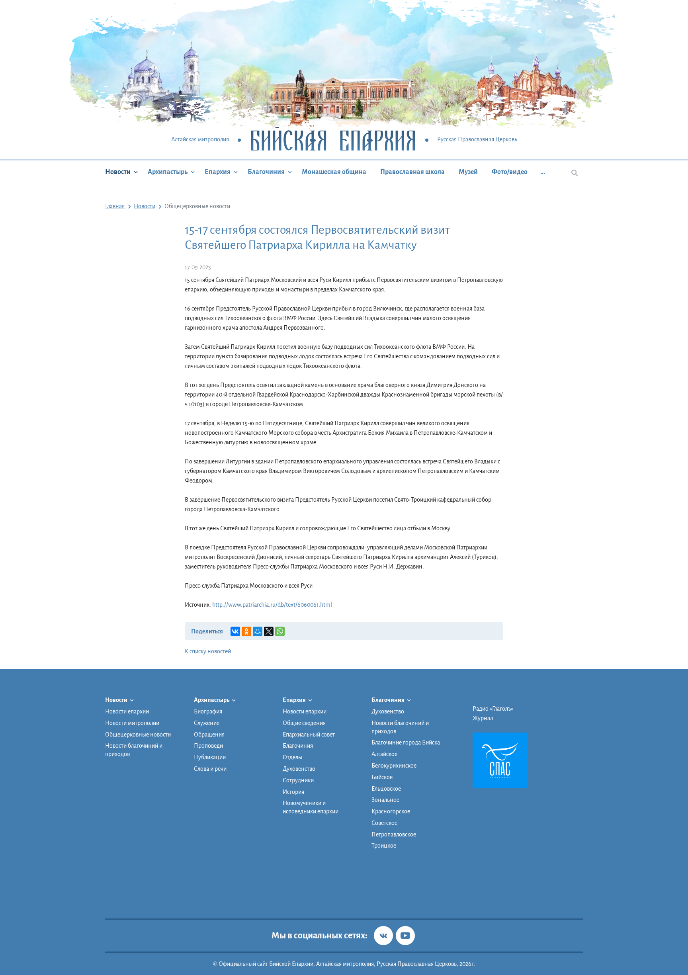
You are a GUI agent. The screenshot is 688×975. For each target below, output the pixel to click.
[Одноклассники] (246, 631)
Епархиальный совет (309, 734)
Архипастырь (168, 172)
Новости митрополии (132, 723)
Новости (118, 172)
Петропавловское (393, 834)
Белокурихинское (393, 765)
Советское (384, 823)
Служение (206, 723)
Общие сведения (304, 723)
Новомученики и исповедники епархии (310, 807)
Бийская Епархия (333, 140)
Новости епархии (127, 711)
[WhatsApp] (280, 631)
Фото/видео (510, 172)
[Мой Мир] (257, 631)
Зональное (385, 800)
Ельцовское (386, 788)
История (293, 792)
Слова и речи (210, 769)
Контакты (383, 894)
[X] (269, 631)
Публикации (210, 757)
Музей (468, 172)
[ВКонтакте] (235, 631)
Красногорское (390, 811)
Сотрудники (298, 780)
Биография (208, 711)
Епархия (218, 172)
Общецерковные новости (138, 734)
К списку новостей (208, 651)
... (542, 172)
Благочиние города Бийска (405, 742)
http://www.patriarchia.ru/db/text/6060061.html (272, 605)
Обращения (209, 734)
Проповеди (208, 745)
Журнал (483, 718)
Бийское (382, 777)
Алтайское (384, 754)
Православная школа (412, 172)
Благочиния (266, 172)
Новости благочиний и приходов (133, 749)
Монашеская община (334, 172)
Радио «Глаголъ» (493, 708)
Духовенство (299, 769)
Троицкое (383, 845)
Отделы (292, 757)
